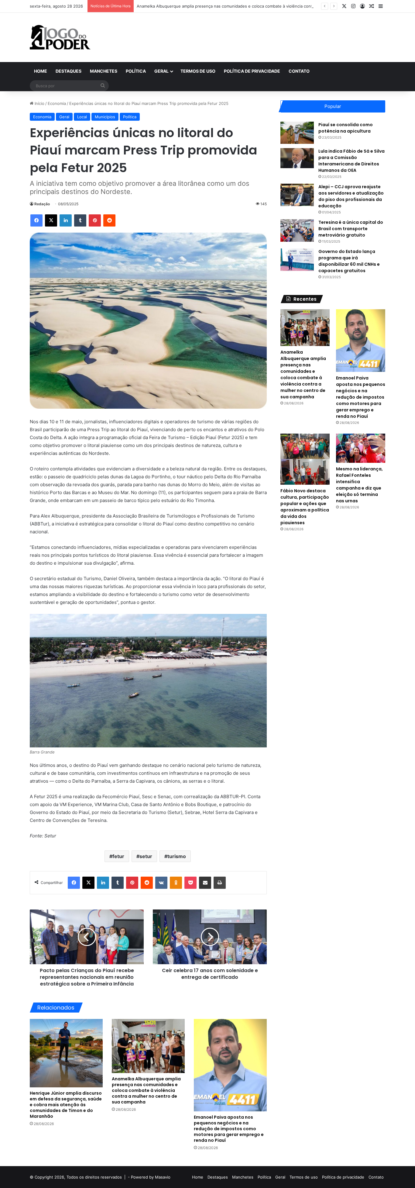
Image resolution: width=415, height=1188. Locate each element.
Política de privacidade (252, 71)
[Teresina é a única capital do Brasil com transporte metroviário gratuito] (297, 230)
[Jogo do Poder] (60, 37)
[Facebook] (36, 220)
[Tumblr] (80, 220)
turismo (176, 856)
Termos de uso (197, 71)
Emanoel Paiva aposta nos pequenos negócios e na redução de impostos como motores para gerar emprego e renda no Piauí (229, 1128)
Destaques (68, 71)
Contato (299, 71)
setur (145, 856)
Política (136, 71)
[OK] (176, 883)
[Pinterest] (95, 220)
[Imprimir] (220, 883)
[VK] (161, 883)
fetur (118, 856)
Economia (57, 103)
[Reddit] (109, 220)
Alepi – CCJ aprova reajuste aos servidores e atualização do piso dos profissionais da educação (351, 196)
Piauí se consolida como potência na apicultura (345, 128)
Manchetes (103, 71)
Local (82, 116)
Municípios (105, 116)
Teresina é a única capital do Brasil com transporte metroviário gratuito (350, 228)
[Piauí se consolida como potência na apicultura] (297, 133)
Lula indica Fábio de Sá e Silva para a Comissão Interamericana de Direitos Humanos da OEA (351, 160)
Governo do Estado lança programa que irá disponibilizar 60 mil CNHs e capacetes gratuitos (349, 261)
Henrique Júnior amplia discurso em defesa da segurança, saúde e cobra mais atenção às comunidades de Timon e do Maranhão (66, 1104)
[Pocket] (190, 883)
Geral (161, 71)
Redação (42, 204)
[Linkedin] (66, 220)
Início (38, 103)
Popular (332, 106)
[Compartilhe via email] (205, 883)
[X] (51, 220)
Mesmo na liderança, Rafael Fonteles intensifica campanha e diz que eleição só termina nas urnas (359, 485)
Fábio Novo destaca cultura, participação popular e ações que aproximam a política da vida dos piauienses (304, 507)
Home (40, 71)
